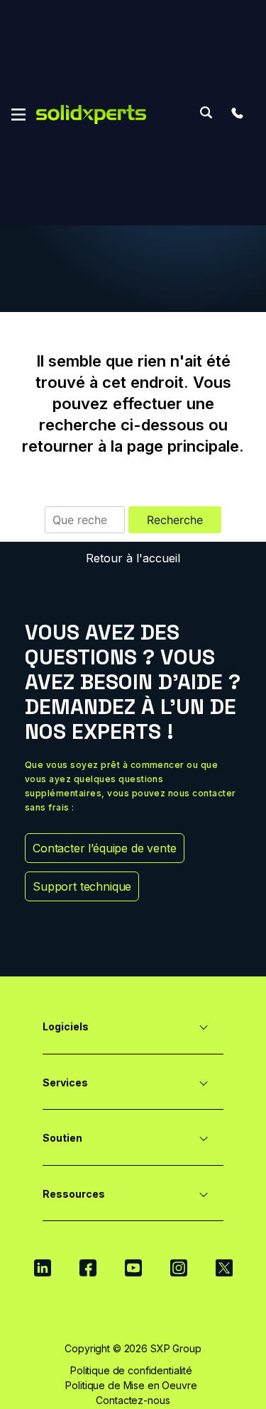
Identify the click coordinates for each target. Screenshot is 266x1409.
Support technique (82, 886)
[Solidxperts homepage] (91, 114)
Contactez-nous (133, 1400)
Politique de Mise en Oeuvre (130, 1385)
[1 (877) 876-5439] (237, 113)
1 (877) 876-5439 (237, 113)
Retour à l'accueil (133, 558)
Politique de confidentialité (131, 1370)
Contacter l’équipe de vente (105, 848)
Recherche (205, 112)
